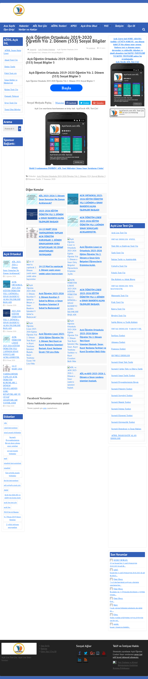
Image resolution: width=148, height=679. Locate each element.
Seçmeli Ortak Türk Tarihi (122, 362)
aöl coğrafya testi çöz (12, 485)
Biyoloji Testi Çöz (118, 315)
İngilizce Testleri (118, 335)
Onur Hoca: (124, 582)
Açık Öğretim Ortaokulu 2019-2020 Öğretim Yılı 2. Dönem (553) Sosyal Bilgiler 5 (71, 176)
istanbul (7, 468)
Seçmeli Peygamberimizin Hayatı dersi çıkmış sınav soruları (12, 441)
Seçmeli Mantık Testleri (121, 402)
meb (5, 458)
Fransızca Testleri (118, 348)
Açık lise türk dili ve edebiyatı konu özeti (12, 496)
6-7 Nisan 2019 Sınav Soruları (12, 518)
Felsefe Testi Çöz (118, 272)
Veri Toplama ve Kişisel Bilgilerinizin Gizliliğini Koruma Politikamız (125, 665)
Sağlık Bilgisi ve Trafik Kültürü (124, 322)
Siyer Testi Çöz (10, 102)
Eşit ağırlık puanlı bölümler (12, 474)
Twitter (86, 102)
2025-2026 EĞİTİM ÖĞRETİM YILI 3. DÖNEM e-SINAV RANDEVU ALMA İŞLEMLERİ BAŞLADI (12, 319)
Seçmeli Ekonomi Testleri (122, 415)
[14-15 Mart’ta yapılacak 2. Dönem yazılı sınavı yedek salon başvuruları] (33, 265)
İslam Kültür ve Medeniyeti (10, 81)
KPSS (73, 26)
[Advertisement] (97, 11)
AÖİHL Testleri (58, 26)
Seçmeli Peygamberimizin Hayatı (124, 382)
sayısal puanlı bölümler (12, 452)
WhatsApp (59, 102)
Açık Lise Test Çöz (119, 232)
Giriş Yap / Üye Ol (48, 651)
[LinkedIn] (79, 659)
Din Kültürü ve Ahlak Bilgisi (123, 279)
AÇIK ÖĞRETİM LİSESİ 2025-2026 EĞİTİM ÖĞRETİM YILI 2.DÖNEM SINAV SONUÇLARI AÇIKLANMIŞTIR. (12, 347)
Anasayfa (33, 49)
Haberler (23, 26)
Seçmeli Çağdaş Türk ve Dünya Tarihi (127, 368)
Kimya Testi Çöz (118, 308)
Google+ (100, 102)
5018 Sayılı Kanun (11, 512)
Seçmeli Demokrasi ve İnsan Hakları (126, 428)
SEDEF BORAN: (123, 563)
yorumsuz (91, 48)
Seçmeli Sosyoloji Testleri (122, 395)
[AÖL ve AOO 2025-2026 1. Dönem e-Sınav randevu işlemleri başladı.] (73, 371)
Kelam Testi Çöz (11, 89)
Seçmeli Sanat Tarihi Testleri (123, 375)
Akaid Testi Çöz (11, 60)
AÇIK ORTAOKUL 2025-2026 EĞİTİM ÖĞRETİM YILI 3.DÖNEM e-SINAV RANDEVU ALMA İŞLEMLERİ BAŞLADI (13, 292)
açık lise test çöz (10, 502)
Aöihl (6, 490)
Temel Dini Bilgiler (12, 109)
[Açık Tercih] (19, 10)
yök (5, 423)
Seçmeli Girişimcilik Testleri (123, 422)
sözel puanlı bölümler (12, 432)
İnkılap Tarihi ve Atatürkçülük (123, 259)
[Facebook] (79, 653)
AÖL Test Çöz (40, 26)
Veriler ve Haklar (27, 29)
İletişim (119, 26)
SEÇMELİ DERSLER (120, 355)
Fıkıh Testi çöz (10, 73)
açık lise (7, 507)
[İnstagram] (97, 653)
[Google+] (91, 653)
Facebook (72, 102)
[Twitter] (85, 653)
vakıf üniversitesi (10, 427)
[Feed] (85, 659)
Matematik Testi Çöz (119, 295)
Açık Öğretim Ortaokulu (46, 49)
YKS (106, 26)
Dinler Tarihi (9, 66)
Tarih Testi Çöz (117, 252)
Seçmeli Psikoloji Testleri (121, 388)
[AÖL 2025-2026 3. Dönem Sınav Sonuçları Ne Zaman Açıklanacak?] (33, 199)
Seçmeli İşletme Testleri (121, 408)
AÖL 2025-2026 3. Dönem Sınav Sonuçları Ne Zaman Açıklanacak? (12, 267)
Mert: (126, 608)
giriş (45, 408)
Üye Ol (131, 26)
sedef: (127, 572)
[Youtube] (104, 653)
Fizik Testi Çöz (117, 302)
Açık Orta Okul (89, 26)
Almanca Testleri (118, 342)
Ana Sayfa (9, 26)
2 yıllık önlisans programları (12, 526)
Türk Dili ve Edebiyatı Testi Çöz (124, 246)
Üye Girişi (8, 29)
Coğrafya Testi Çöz (119, 266)
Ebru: (126, 617)
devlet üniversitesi (11, 480)
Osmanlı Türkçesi (11, 96)
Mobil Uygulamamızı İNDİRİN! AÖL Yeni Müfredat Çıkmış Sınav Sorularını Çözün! (66, 168)
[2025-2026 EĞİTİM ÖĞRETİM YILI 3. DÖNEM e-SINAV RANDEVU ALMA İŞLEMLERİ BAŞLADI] (33, 214)
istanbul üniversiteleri (12, 463)
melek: (120, 625)
